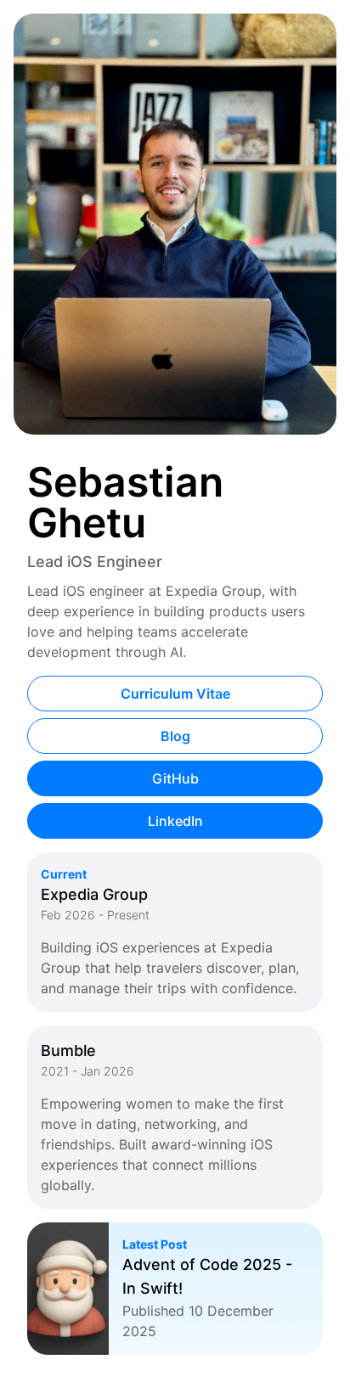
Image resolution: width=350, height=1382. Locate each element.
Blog (175, 736)
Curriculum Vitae (175, 693)
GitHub (175, 778)
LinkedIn (175, 820)
